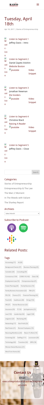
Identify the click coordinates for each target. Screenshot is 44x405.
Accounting (10, 262)
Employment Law (12, 281)
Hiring (30, 300)
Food (8, 300)
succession (34, 338)
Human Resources (20, 305)
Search (35, 172)
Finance (17, 295)
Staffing (21, 338)
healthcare (19, 300)
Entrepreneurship (29, 281)
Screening (10, 338)
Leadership (19, 314)
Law (8, 314)
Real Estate (10, 328)
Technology (10, 342)
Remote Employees (26, 328)
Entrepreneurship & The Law (18, 188)
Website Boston (17, 66)
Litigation (9, 319)
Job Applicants (30, 309)
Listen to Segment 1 (19, 39)
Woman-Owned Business (15, 347)
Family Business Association (16, 291)
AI (20, 262)
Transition (23, 342)
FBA (32, 291)
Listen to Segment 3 (19, 87)
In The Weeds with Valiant (17, 197)
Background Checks (13, 267)
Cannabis (9, 272)
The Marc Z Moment (14, 193)
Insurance (10, 309)
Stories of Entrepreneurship (27, 29)
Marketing (21, 319)
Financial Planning (30, 295)
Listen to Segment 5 (19, 145)
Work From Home (12, 352)
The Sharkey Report (14, 202)
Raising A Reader (17, 123)
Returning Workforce (13, 333)
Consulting (22, 272)
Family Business (27, 286)
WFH (33, 342)
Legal (30, 314)
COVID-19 (25, 276)
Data (35, 276)
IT (19, 309)
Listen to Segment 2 (19, 59)
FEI (7, 295)
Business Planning (31, 267)
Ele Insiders (15, 95)
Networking (10, 323)
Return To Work (30, 333)
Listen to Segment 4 (19, 116)
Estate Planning (11, 286)
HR (7, 305)
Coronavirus (11, 276)
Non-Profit (23, 323)
